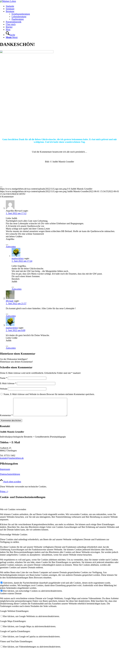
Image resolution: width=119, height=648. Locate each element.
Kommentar (6, 415)
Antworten (11, 246)
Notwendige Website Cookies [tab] (13, 534)
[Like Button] (7, 244)
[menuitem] (62, 6)
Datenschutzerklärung (10, 474)
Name (3, 378)
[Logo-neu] (8, 1)
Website (3, 388)
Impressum (5, 469)
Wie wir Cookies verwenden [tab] (13, 509)
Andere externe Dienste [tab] (11, 593)
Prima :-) (4, 491)
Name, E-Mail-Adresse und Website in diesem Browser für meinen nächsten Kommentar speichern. (49, 394)
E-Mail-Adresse (8, 383)
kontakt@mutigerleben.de (12, 458)
